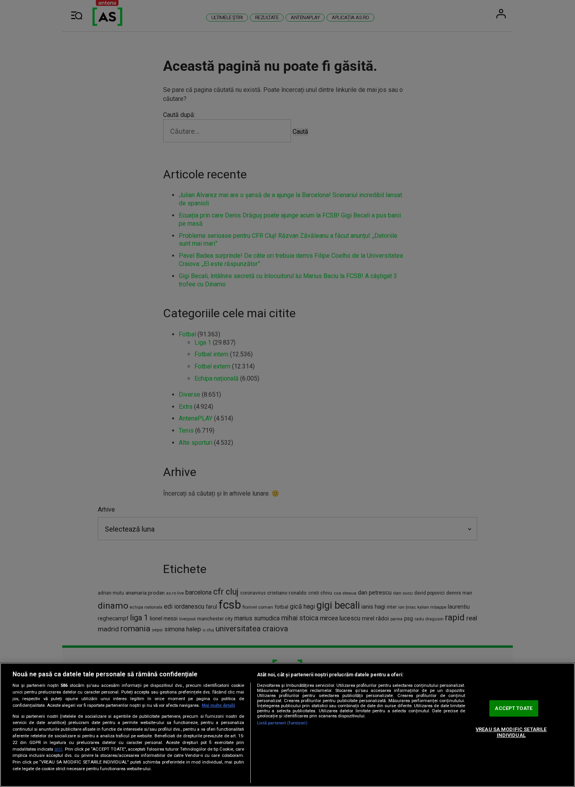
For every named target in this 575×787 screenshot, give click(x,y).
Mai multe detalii (218, 705)
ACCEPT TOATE (513, 708)
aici (58, 749)
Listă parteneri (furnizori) (282, 723)
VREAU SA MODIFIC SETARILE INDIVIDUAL (511, 732)
